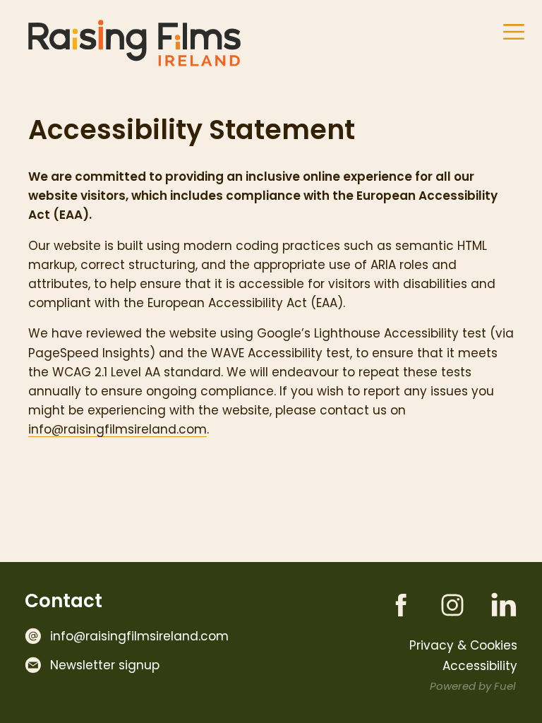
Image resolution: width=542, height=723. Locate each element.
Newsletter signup (104, 665)
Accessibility (479, 665)
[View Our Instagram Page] (442, 600)
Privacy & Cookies (463, 645)
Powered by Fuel (473, 686)
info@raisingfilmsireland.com (117, 429)
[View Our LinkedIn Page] (493, 600)
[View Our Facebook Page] (390, 600)
